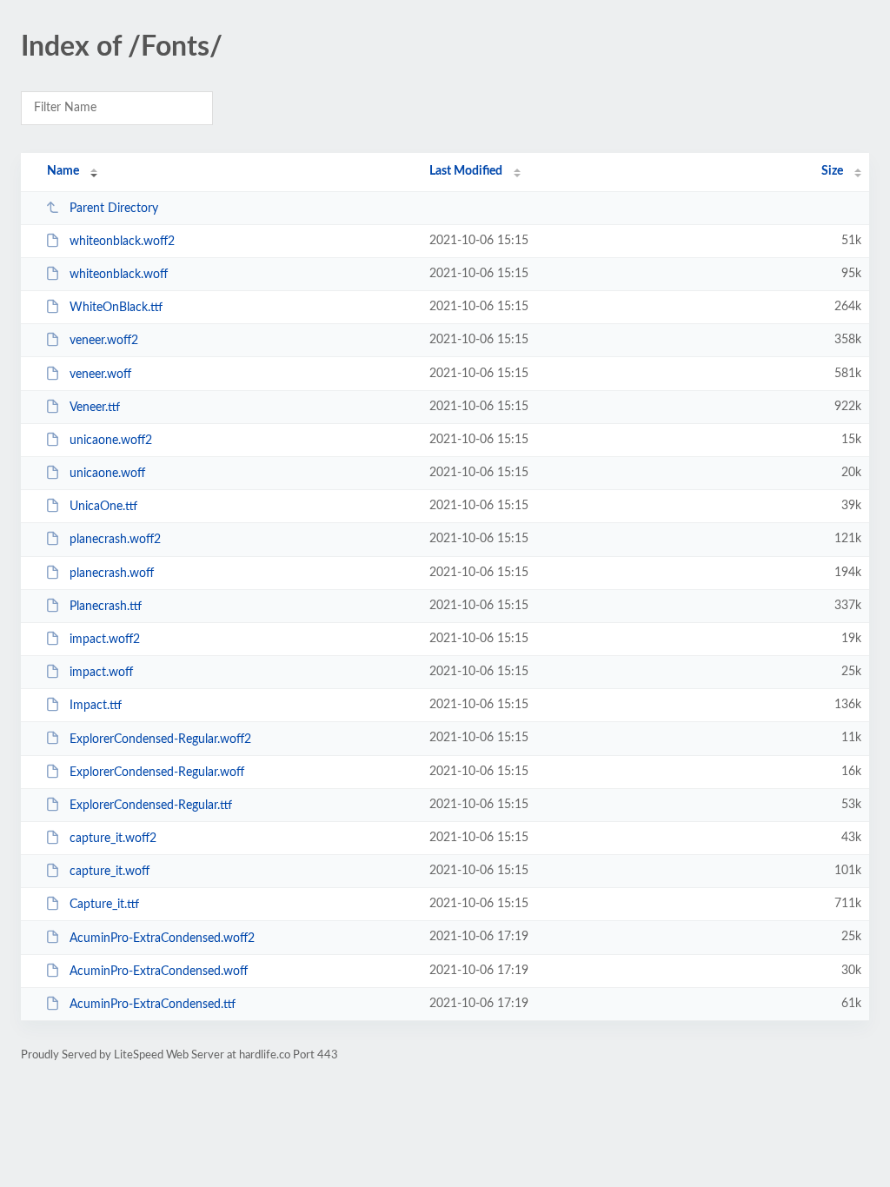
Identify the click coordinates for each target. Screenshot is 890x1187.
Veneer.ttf (95, 407)
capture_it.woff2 (113, 838)
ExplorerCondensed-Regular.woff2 (160, 739)
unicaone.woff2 (111, 440)
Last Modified (465, 171)
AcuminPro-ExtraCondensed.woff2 (162, 938)
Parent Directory (114, 208)
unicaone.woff (107, 474)
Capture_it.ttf (104, 905)
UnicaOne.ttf (103, 507)
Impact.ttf (96, 706)
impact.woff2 (105, 639)
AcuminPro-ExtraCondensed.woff (159, 971)
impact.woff (101, 672)
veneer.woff (100, 374)
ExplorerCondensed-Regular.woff (157, 772)
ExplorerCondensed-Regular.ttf (151, 805)
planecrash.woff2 (115, 540)
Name (63, 171)
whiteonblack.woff (119, 275)
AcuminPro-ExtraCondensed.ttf (153, 1004)
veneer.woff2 (104, 341)
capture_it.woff (109, 871)
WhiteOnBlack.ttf (116, 308)
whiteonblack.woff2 (122, 241)
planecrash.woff (112, 573)
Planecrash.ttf (106, 606)
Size (832, 171)
